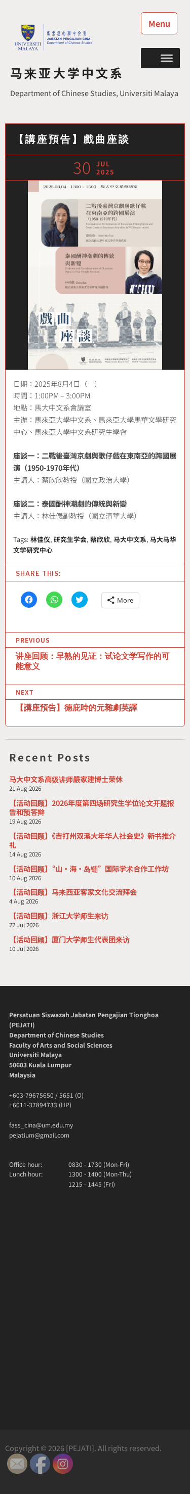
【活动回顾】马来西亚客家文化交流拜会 (73, 891)
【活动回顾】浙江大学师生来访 (58, 915)
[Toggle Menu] (167, 57)
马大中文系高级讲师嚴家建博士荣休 (66, 779)
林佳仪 (40, 539)
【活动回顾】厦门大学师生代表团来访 (69, 939)
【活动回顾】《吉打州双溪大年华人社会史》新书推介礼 (92, 840)
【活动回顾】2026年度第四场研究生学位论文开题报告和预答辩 (91, 807)
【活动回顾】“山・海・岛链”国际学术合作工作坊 (89, 868)
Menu (159, 23)
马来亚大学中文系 (67, 72)
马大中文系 (129, 539)
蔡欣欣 (100, 539)
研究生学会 (70, 539)
